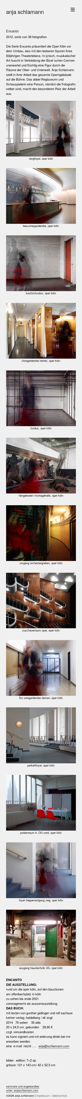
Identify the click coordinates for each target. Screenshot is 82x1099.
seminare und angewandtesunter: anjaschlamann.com (22, 1088)
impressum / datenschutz (51, 1096)
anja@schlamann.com (53, 1046)
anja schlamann (25, 11)
